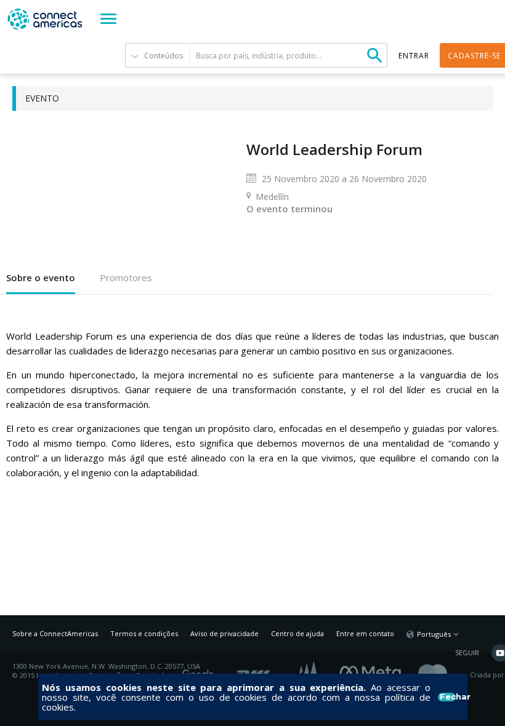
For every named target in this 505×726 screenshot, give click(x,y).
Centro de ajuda (297, 633)
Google (200, 670)
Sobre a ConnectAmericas (55, 633)
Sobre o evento (40, 277)
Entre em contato (365, 633)
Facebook (373, 670)
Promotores (126, 277)
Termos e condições (144, 633)
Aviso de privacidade (224, 633)
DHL (254, 670)
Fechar (447, 697)
